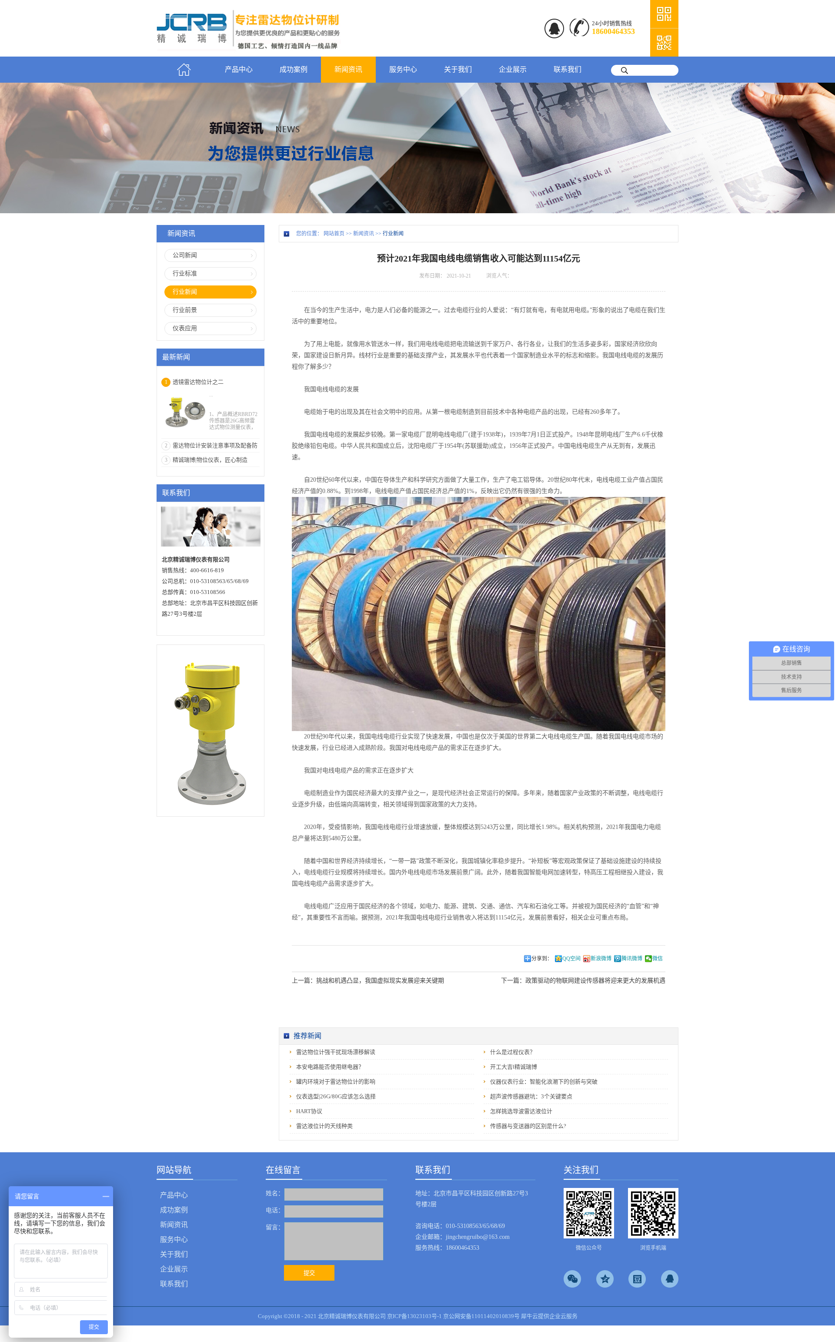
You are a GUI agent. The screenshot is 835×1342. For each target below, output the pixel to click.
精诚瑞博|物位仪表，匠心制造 (210, 459)
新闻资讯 (363, 234)
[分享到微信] (572, 1279)
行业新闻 (393, 234)
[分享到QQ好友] (669, 1279)
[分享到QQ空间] (605, 1279)
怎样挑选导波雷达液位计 (521, 1111)
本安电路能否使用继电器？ (330, 1067)
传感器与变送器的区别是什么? (528, 1126)
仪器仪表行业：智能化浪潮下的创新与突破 (544, 1081)
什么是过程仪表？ (512, 1052)
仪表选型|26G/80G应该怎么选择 (336, 1096)
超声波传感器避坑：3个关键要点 (531, 1096)
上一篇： (368, 980)
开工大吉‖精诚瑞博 (513, 1067)
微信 (657, 959)
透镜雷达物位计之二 (198, 382)
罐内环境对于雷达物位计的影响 (335, 1081)
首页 (184, 70)
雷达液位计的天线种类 (324, 1126)
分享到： (541, 959)
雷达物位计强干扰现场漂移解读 (335, 1052)
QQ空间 (571, 959)
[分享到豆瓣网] (637, 1279)
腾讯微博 (631, 959)
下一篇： (583, 980)
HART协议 (309, 1111)
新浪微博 (601, 959)
